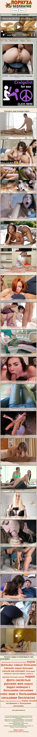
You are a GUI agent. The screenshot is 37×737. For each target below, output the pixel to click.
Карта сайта (18, 730)
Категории (14, 10)
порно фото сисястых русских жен (19, 680)
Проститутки (14, 40)
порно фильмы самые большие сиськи (18, 665)
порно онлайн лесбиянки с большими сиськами (21, 703)
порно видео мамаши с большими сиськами (18, 687)
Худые (22, 40)
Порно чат (22, 10)
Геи (6, 40)
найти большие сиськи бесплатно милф (14, 662)
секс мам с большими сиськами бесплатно (18, 695)
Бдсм (29, 40)
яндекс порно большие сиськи (10, 701)
